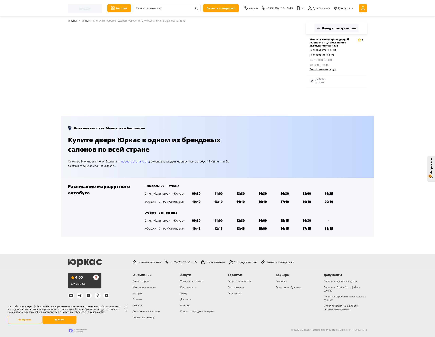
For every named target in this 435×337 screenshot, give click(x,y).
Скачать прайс (141, 281)
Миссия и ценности (144, 287)
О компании (142, 275)
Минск (85, 20)
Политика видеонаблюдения (340, 281)
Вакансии (281, 281)
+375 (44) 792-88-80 (322, 50)
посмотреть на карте (135, 161)
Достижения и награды (146, 311)
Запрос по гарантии (239, 281)
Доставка (185, 299)
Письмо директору (143, 317)
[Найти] (196, 8)
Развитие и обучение (288, 287)
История (138, 293)
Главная (72, 20)
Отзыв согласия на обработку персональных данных (341, 307)
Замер (184, 293)
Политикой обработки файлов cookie (83, 312)
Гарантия (235, 275)
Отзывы (137, 299)
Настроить (24, 319)
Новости (137, 305)
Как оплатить (188, 287)
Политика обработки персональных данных (345, 298)
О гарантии (234, 293)
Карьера (282, 275)
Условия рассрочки (191, 281)
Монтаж (185, 305)
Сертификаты (236, 287)
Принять (59, 319)
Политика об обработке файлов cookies (342, 289)
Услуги (185, 275)
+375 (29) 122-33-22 (321, 55)
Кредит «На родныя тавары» (197, 311)
